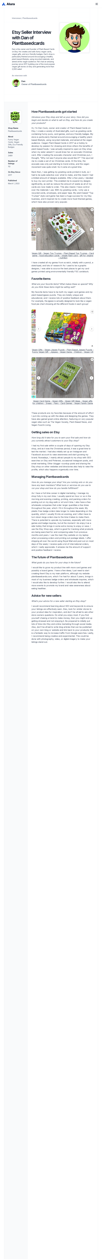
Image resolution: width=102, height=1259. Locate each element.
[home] (8, 4)
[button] (97, 4)
